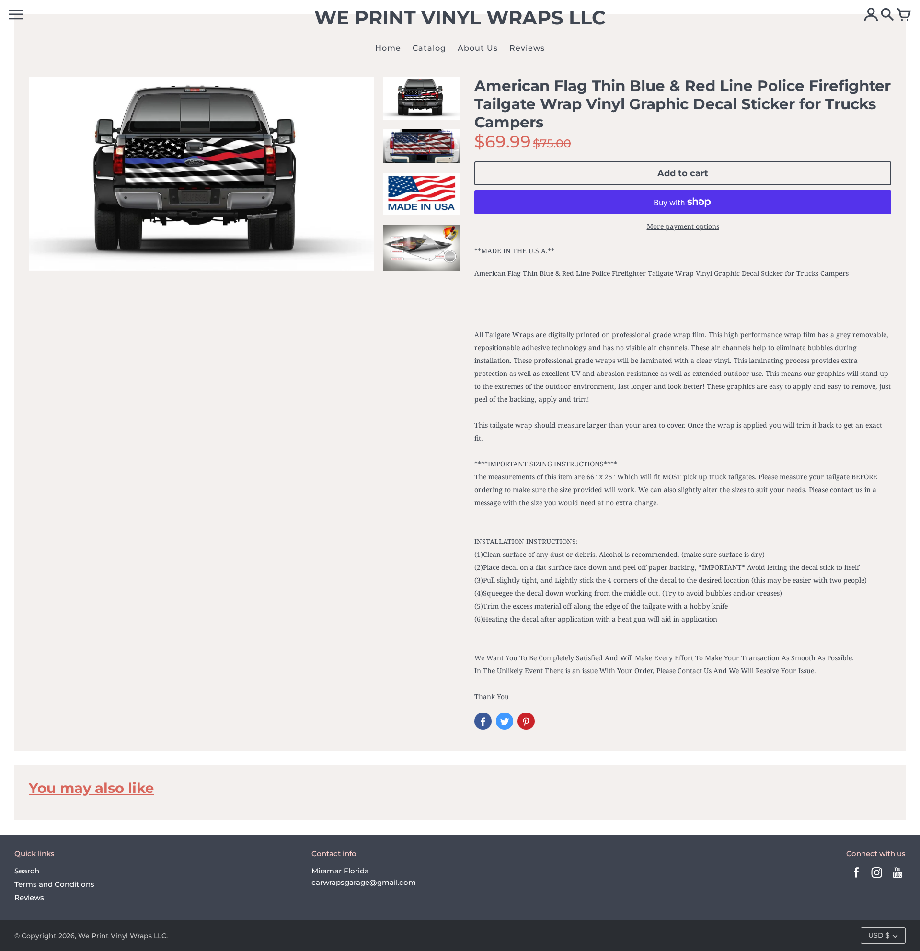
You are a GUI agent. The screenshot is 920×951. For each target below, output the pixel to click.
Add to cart (682, 173)
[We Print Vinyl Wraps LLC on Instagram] (877, 878)
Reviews (29, 897)
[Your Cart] (904, 15)
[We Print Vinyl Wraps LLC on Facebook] (856, 878)
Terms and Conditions (54, 884)
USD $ (879, 935)
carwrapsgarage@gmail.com (363, 882)
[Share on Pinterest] (526, 721)
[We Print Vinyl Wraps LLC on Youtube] (897, 878)
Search (26, 870)
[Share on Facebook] (483, 721)
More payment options (683, 226)
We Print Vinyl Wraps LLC (122, 935)
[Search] (887, 15)
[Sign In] (871, 15)
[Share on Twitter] (504, 721)
